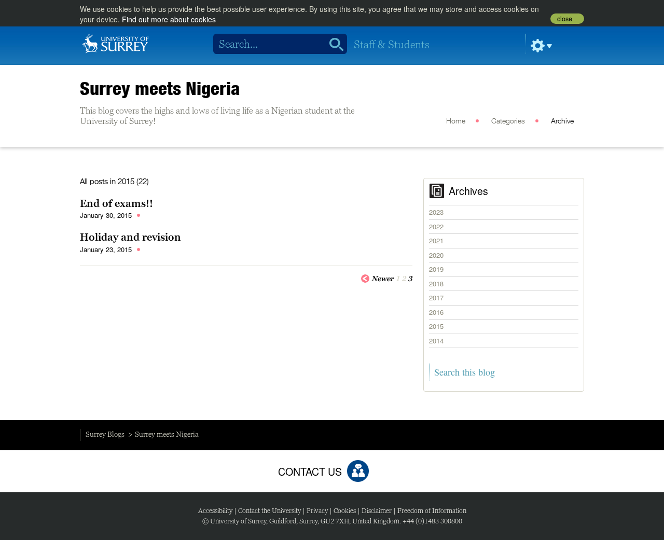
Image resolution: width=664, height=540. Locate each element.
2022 (436, 226)
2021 (436, 240)
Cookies (345, 511)
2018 (436, 283)
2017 (436, 297)
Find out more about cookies (169, 19)
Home (455, 121)
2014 (436, 340)
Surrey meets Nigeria (160, 88)
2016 (436, 312)
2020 (436, 255)
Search (332, 44)
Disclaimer (377, 511)
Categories (508, 121)
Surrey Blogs (105, 434)
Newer (382, 278)
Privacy (317, 511)
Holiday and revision (130, 237)
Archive (562, 121)
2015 (436, 326)
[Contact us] (358, 471)
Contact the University (269, 511)
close (564, 18)
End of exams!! (116, 203)
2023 (436, 212)
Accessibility (215, 511)
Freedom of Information (431, 511)
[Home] (115, 42)
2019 (436, 269)
